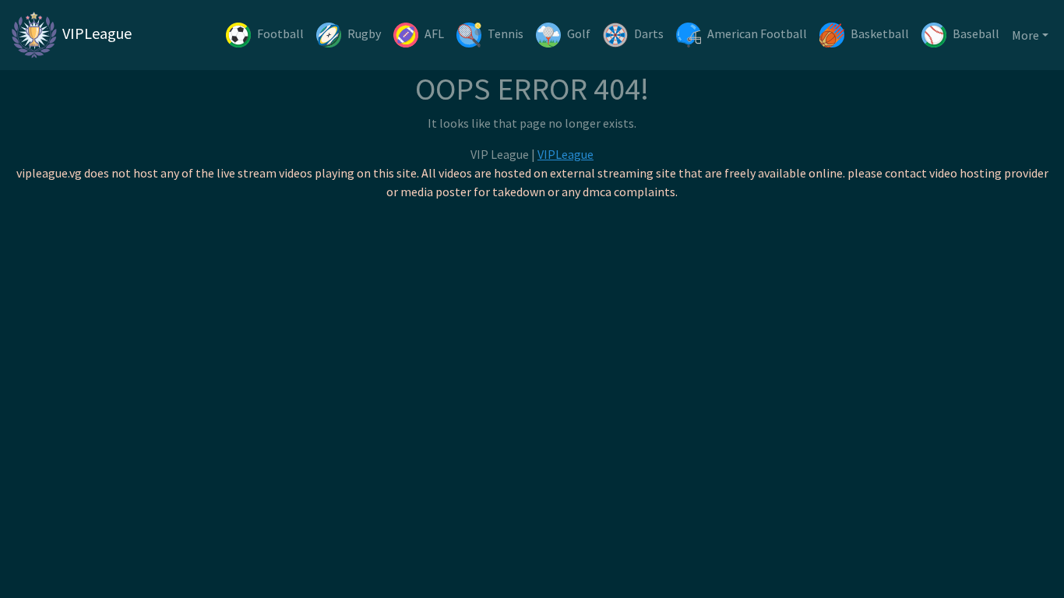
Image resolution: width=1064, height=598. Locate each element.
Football (280, 33)
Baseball (976, 33)
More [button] (1025, 35)
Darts (649, 33)
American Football (757, 33)
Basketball (880, 33)
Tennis (505, 33)
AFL (434, 33)
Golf (578, 33)
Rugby (364, 33)
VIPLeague (95, 33)
